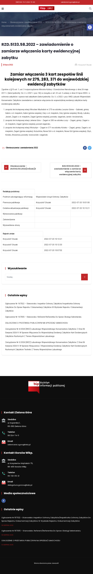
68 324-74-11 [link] (13, 435)
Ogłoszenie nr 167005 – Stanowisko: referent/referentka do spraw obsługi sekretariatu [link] (43, 317)
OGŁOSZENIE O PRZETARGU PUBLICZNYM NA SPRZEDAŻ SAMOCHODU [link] (36, 323)
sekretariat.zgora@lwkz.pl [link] (70, 2)
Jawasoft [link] (55, 563)
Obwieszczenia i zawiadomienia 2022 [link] (22, 148)
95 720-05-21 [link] (13, 476)
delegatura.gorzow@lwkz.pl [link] (20, 485)
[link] (90, 27)
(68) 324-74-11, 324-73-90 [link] (25, 2)
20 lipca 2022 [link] (8, 65)
